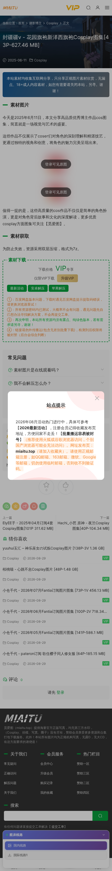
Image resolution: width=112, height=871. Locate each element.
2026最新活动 (32, 427)
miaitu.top (25, 451)
